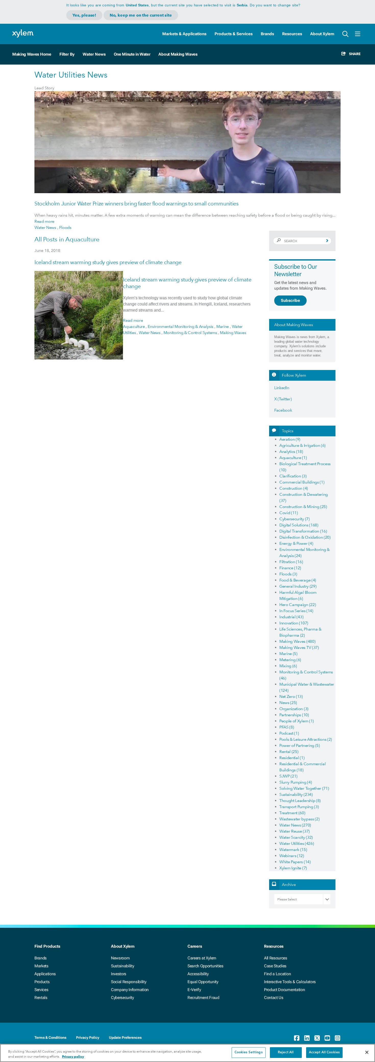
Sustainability (122, 966)
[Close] (366, 1052)
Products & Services (234, 33)
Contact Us (273, 997)
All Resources (275, 958)
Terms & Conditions (50, 1037)
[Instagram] (337, 1038)
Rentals (40, 997)
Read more (44, 221)
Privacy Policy (87, 1037)
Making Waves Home (31, 54)
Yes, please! (84, 15)
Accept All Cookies (324, 1052)
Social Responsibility (128, 981)
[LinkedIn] (307, 1038)
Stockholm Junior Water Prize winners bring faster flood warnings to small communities (136, 203)
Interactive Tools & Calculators (290, 981)
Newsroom (120, 958)
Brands (267, 33)
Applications (45, 973)
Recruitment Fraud (203, 997)
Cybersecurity (122, 997)
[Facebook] (297, 1038)
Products (41, 981)
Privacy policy (73, 1056)
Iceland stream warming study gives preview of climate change (108, 262)
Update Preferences (125, 1037)
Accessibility (198, 973)
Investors (118, 973)
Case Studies (275, 966)
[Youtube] (327, 1038)
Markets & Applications (184, 33)
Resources (292, 33)
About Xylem (322, 33)
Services (41, 989)
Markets (41, 966)
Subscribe (290, 300)
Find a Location (277, 973)
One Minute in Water (132, 54)
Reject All (286, 1052)
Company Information (130, 989)
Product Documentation (284, 989)
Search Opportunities (205, 966)
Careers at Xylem (202, 958)
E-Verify (194, 989)
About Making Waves (177, 54)
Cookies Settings (248, 1052)
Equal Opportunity (203, 981)
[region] (187, 1053)
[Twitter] (317, 1038)
